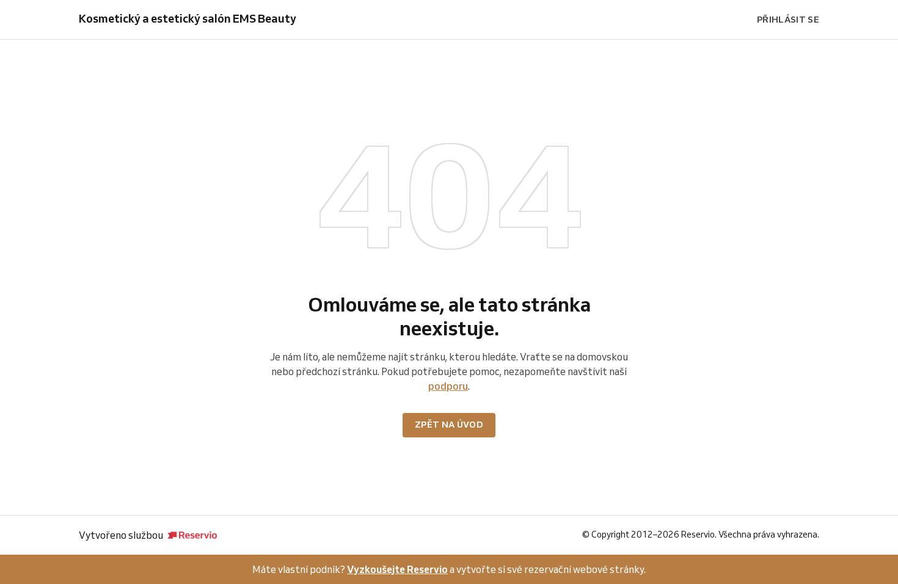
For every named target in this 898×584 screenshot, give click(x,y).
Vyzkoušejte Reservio (397, 569)
